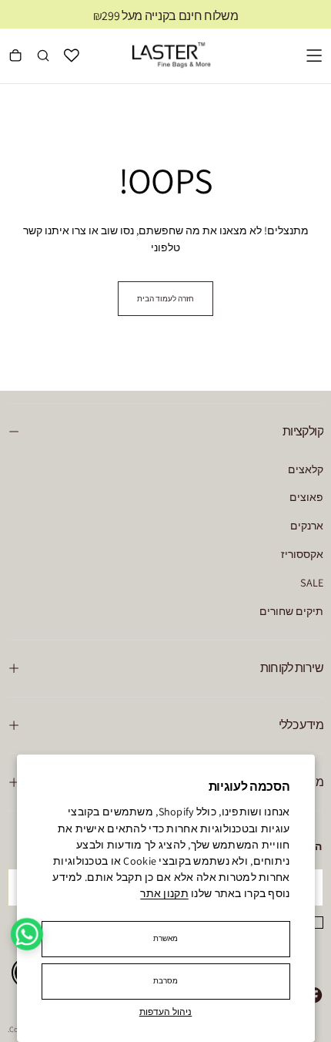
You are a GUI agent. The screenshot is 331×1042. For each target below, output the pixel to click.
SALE (311, 582)
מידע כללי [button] (301, 725)
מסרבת (166, 981)
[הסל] (15, 57)
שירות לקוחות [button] (291, 668)
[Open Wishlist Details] (71, 55)
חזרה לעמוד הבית (165, 299)
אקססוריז (302, 553)
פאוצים (306, 496)
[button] (314, 55)
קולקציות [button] (303, 431)
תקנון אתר (164, 893)
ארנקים (306, 525)
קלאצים (305, 469)
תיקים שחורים (291, 610)
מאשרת (166, 938)
